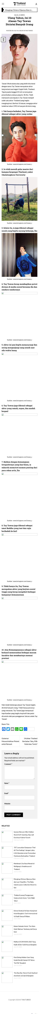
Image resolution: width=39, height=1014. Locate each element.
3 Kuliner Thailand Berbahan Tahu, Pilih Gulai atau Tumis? (29, 741)
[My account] (36, 3)
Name (6, 783)
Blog (16, 15)
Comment (8, 764)
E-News (22, 15)
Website (7, 804)
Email (6, 793)
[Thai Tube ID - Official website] (20, 3)
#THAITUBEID (28, 30)
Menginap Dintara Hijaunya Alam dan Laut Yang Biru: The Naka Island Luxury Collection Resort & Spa (19, 10)
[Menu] (3, 4)
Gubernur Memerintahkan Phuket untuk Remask (10, 741)
